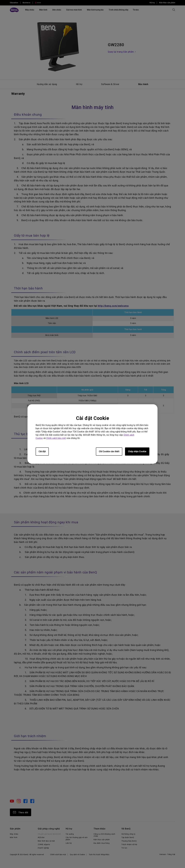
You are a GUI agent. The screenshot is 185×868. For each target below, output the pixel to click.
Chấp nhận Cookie (137, 451)
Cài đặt (42, 451)
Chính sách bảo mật (56, 438)
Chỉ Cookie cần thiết (109, 451)
